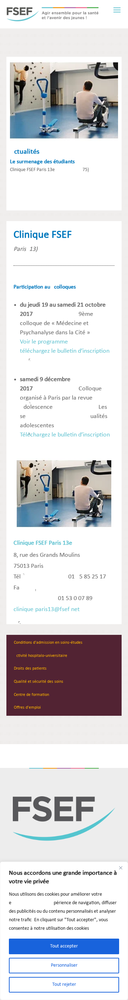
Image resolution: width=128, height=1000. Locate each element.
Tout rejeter (64, 984)
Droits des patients (30, 668)
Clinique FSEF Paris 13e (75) (49, 169)
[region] (64, 931)
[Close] (120, 867)
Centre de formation (31, 695)
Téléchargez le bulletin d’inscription (65, 435)
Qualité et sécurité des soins (38, 682)
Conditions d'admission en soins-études (48, 643)
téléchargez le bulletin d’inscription (65, 351)
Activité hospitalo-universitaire (40, 656)
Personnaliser (64, 965)
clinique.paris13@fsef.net (47, 609)
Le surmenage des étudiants (42, 162)
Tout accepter (64, 946)
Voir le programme (44, 342)
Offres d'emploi (27, 707)
